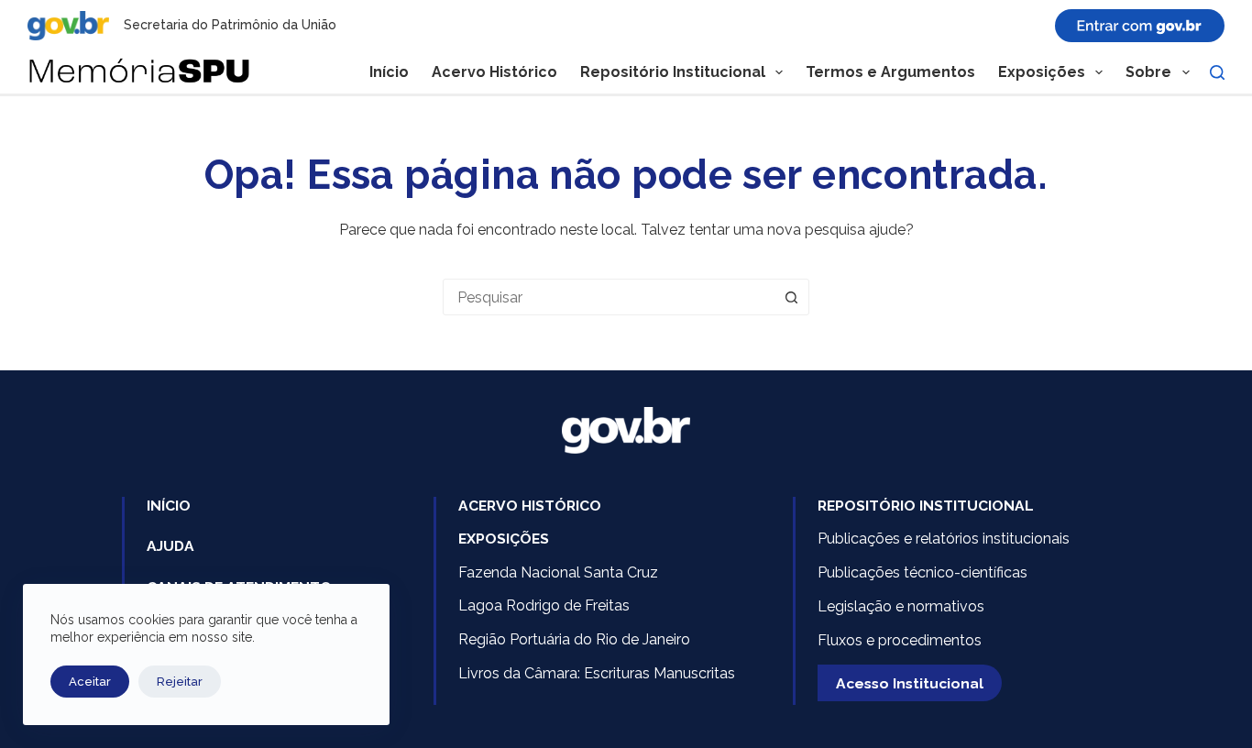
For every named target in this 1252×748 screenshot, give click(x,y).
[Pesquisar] (1217, 72)
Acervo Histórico (494, 72)
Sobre (1148, 72)
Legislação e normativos (901, 606)
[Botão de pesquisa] (791, 297)
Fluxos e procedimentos (900, 640)
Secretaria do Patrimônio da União (230, 24)
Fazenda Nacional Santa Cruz (558, 572)
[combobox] (609, 297)
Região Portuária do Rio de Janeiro (574, 639)
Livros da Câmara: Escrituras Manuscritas (596, 673)
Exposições (1041, 72)
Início (389, 72)
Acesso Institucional (909, 683)
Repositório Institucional (672, 72)
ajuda (170, 546)
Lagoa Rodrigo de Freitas (544, 605)
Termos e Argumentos (890, 72)
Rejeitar (180, 681)
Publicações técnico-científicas (922, 572)
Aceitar (90, 681)
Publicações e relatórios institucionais (944, 538)
